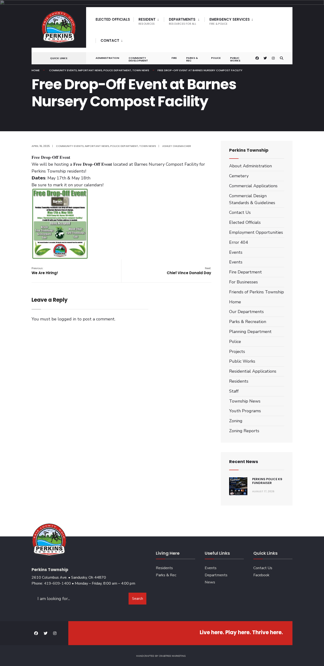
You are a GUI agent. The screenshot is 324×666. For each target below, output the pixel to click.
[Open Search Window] (281, 58)
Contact (110, 40)
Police (216, 58)
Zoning (235, 421)
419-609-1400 (57, 583)
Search (137, 598)
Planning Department (250, 331)
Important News (90, 70)
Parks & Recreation (247, 321)
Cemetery (239, 176)
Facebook (261, 575)
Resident (147, 21)
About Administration (250, 166)
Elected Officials (113, 19)
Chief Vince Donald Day (189, 270)
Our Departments (246, 311)
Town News (140, 70)
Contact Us (240, 212)
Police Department (117, 70)
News (210, 582)
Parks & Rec (192, 59)
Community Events (63, 70)
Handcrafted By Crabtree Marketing (161, 656)
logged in (67, 319)
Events (235, 252)
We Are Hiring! (45, 270)
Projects (237, 351)
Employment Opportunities (256, 232)
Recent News (243, 461)
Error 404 (238, 242)
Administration (107, 58)
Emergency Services (229, 21)
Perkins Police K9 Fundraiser (267, 481)
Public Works (235, 59)
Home (36, 70)
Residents (238, 381)
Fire (174, 58)
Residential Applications (252, 371)
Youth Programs (245, 411)
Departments (182, 21)
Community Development (138, 59)
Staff (234, 391)
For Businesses (243, 282)
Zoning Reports (244, 431)
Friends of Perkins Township (256, 292)
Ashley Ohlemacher (176, 146)
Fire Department (245, 272)
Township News (244, 401)
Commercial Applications (253, 186)
